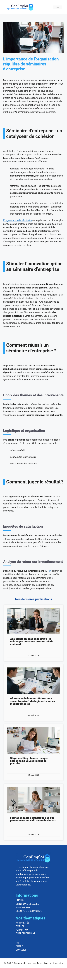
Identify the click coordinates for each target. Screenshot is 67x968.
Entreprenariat (25, 933)
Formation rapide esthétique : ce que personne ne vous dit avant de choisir (32, 819)
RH (17, 942)
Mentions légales (27, 903)
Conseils (21, 949)
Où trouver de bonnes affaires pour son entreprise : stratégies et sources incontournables (32, 701)
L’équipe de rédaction (29, 911)
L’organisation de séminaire (17, 220)
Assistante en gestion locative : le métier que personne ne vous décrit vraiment (31, 641)
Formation (22, 929)
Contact (21, 900)
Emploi (20, 926)
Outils (19, 946)
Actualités (22, 922)
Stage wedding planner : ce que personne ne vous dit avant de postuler (29, 761)
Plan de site (23, 907)
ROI (49, 570)
